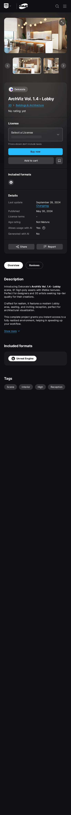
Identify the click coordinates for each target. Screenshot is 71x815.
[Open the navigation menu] (65, 6)
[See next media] (63, 65)
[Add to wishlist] (59, 160)
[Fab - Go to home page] (23, 5)
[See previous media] (7, 65)
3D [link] (10, 105)
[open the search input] (57, 6)
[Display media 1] (57, 65)
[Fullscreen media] (62, 22)
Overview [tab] (13, 265)
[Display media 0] (27, 65)
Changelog (42, 205)
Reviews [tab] (34, 265)
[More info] (44, 228)
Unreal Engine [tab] (25, 358)
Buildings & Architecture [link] (30, 105)
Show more (10, 331)
